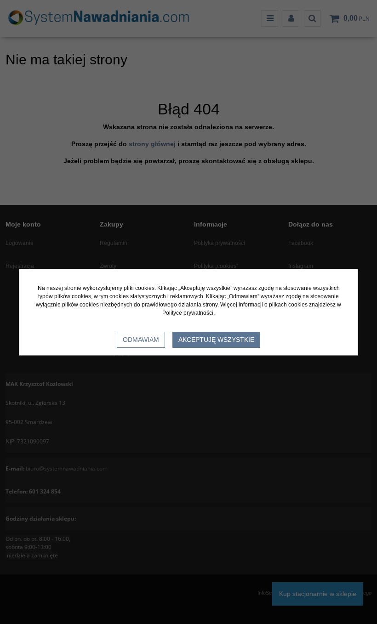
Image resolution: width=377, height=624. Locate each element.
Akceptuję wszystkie (216, 339)
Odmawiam (141, 339)
